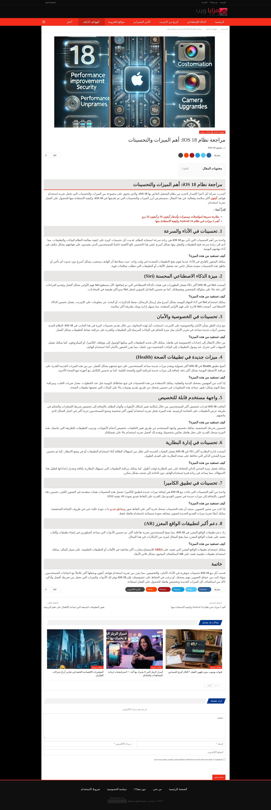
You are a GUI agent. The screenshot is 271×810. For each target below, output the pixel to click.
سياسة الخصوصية (117, 789)
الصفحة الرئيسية (178, 789)
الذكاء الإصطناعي (196, 21)
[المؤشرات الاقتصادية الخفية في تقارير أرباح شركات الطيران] (75, 649)
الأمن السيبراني (141, 21)
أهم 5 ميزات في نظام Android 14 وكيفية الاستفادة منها (187, 221)
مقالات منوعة (205, 132)
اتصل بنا (204, 2)
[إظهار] (185, 168)
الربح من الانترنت (168, 21)
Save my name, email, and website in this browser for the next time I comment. (188, 759)
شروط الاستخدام (90, 789)
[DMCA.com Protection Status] (117, 801)
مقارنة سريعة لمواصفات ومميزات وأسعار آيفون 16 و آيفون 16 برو (180, 216)
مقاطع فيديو (116, 509)
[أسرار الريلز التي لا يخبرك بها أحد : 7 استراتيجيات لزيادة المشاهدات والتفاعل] (134, 649)
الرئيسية (223, 2)
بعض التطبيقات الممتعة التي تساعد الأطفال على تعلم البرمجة (74, 607)
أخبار (69, 21)
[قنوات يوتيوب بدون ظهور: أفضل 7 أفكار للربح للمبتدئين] (194, 649)
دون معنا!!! (214, 2)
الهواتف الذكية (91, 21)
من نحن (157, 789)
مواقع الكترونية (116, 21)
